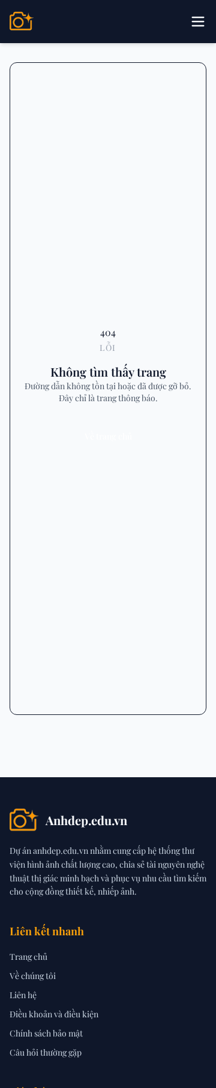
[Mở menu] (198, 21)
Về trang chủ (108, 436)
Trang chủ (28, 956)
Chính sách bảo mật (46, 1033)
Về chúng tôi (33, 975)
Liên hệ (23, 995)
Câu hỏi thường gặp (46, 1052)
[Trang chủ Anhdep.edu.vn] (22, 22)
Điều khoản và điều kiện (54, 1014)
